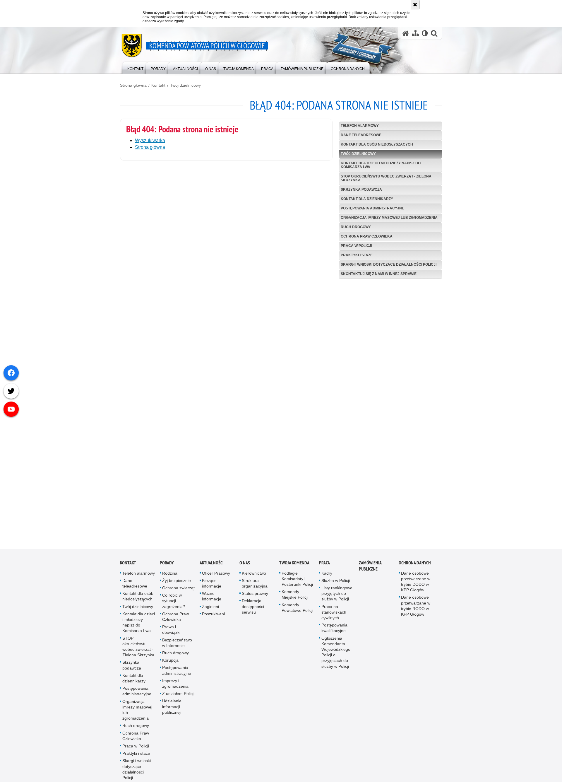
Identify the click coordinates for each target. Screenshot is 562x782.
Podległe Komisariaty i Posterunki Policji (297, 582)
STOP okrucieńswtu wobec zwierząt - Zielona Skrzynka (386, 178)
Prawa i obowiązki (171, 633)
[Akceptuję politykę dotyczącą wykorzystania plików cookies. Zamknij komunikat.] (415, 4)
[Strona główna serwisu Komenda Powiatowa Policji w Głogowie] (405, 33)
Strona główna (133, 85)
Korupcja (170, 663)
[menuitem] (135, 67)
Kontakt (158, 85)
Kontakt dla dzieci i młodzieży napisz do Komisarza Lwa (381, 165)
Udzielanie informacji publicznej (171, 710)
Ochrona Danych (415, 566)
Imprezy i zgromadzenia (175, 687)
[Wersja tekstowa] (425, 33)
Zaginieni (210, 609)
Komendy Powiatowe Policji (297, 611)
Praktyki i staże (357, 255)
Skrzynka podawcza (361, 189)
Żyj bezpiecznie (176, 583)
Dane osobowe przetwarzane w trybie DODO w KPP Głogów (415, 585)
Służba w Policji (335, 583)
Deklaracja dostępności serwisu (253, 610)
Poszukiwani (213, 617)
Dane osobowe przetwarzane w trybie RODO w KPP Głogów (415, 609)
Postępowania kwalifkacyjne (334, 631)
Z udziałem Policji (178, 697)
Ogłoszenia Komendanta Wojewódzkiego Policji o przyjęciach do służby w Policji (335, 655)
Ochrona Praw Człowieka (367, 236)
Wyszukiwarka (150, 140)
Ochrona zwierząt (178, 591)
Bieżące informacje (211, 586)
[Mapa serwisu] (415, 33)
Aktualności (212, 566)
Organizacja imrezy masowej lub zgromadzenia (389, 218)
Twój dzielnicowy (185, 85)
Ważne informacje (211, 600)
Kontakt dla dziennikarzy (367, 199)
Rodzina (169, 576)
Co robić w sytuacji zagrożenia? (173, 604)
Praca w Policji (356, 246)
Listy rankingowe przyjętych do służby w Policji (336, 597)
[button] (434, 33)
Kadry (326, 576)
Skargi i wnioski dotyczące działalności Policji (388, 264)
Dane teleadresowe (361, 135)
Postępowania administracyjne (372, 208)
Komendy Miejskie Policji (295, 598)
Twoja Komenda (294, 566)
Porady (167, 566)
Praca (324, 566)
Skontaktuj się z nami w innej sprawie (379, 274)
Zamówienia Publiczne (370, 569)
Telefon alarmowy (360, 126)
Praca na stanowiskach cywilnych (333, 615)
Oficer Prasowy (216, 576)
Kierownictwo (254, 576)
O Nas (244, 566)
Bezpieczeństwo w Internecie (177, 646)
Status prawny (255, 597)
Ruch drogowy (356, 227)
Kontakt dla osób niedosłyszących (377, 144)
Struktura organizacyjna (255, 586)
